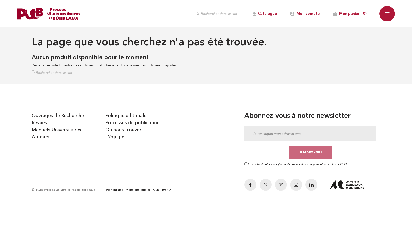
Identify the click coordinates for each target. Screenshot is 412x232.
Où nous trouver (123, 130)
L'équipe (114, 137)
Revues (39, 123)
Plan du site (114, 189)
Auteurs (40, 137)
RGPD (166, 189)
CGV (156, 189)
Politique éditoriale (126, 115)
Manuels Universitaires (56, 130)
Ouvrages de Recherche (58, 115)
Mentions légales (138, 189)
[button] (387, 13)
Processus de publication (132, 123)
